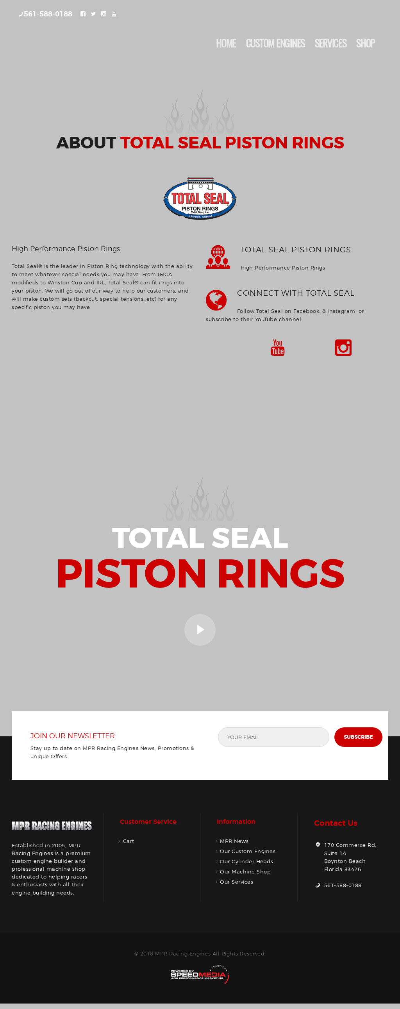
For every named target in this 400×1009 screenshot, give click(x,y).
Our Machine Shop (245, 871)
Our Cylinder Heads (246, 861)
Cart (128, 841)
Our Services (236, 882)
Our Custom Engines (247, 851)
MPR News (234, 841)
